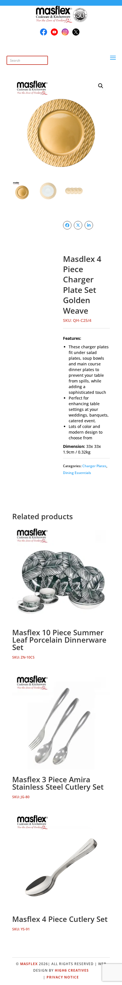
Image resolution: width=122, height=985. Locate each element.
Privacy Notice (63, 977)
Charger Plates (94, 465)
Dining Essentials (77, 472)
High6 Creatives (72, 970)
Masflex (29, 963)
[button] (101, 86)
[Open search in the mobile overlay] (39, 54)
